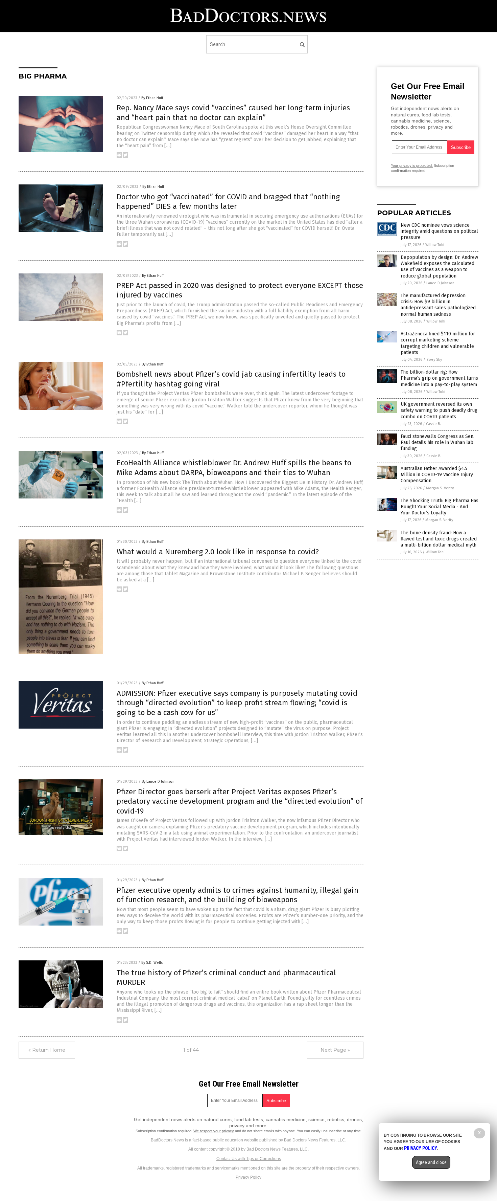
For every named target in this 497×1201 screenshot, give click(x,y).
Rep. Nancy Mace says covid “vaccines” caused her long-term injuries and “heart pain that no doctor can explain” (233, 112)
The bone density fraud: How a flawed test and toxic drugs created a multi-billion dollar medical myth (439, 539)
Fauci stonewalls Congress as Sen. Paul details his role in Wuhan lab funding (437, 442)
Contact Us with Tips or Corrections (248, 1158)
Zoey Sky (434, 359)
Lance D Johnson (440, 283)
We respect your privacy (213, 1131)
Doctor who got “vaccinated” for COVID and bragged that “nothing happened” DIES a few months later (228, 201)
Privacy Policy (248, 1177)
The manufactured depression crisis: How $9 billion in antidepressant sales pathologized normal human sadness (438, 305)
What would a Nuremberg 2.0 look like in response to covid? (218, 551)
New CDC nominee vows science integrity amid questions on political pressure (439, 231)
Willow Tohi (434, 245)
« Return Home (46, 1050)
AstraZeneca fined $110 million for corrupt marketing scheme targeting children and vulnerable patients (438, 343)
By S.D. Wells (152, 962)
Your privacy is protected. (412, 165)
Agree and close (431, 1162)
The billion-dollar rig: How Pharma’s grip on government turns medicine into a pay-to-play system (439, 378)
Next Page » (335, 1050)
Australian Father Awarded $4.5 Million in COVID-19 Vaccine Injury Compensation (437, 475)
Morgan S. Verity (440, 488)
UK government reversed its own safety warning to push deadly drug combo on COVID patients (439, 410)
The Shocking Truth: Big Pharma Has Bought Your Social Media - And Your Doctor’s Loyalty (439, 507)
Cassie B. (433, 424)
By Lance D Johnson (158, 781)
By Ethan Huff (152, 98)
